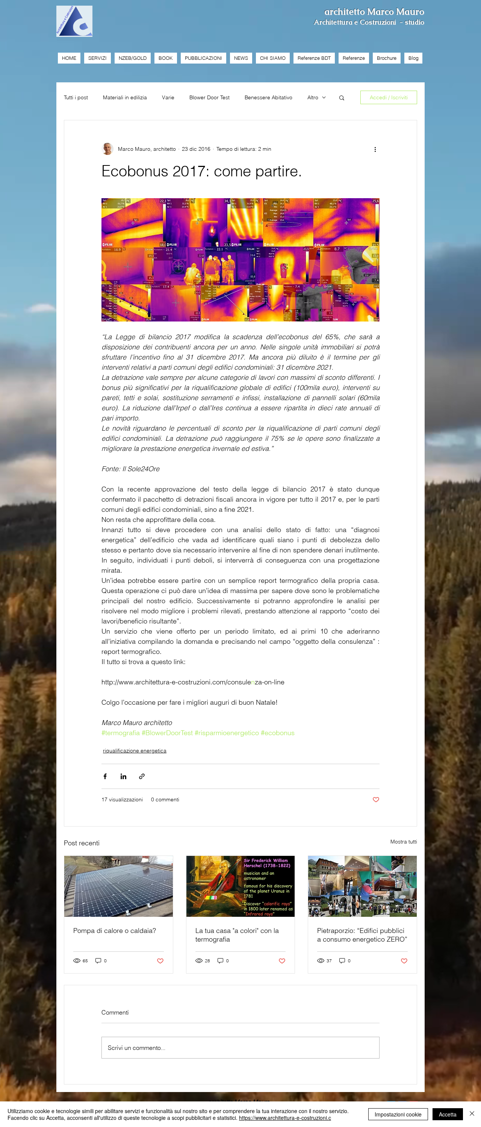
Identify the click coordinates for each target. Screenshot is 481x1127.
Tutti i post (76, 97)
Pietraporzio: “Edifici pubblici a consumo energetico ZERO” (362, 934)
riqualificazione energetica (134, 750)
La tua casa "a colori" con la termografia (237, 934)
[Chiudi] (471, 1114)
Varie (168, 97)
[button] (341, 97)
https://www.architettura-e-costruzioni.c (285, 1117)
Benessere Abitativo (268, 97)
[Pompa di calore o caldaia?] (118, 886)
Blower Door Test (209, 97)
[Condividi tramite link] (141, 776)
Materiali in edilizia (125, 97)
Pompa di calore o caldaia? (114, 930)
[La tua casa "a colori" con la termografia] (240, 886)
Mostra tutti (403, 841)
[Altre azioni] (375, 148)
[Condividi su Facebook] (105, 776)
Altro (312, 97)
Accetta (448, 1114)
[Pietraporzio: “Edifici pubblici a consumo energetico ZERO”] (362, 886)
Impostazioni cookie (398, 1114)
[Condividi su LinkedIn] (123, 776)
